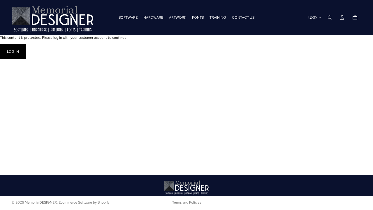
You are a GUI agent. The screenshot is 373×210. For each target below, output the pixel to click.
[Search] (329, 17)
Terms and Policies (186, 202)
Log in (13, 51)
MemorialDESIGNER (41, 202)
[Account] (342, 17)
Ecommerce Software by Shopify (84, 202)
